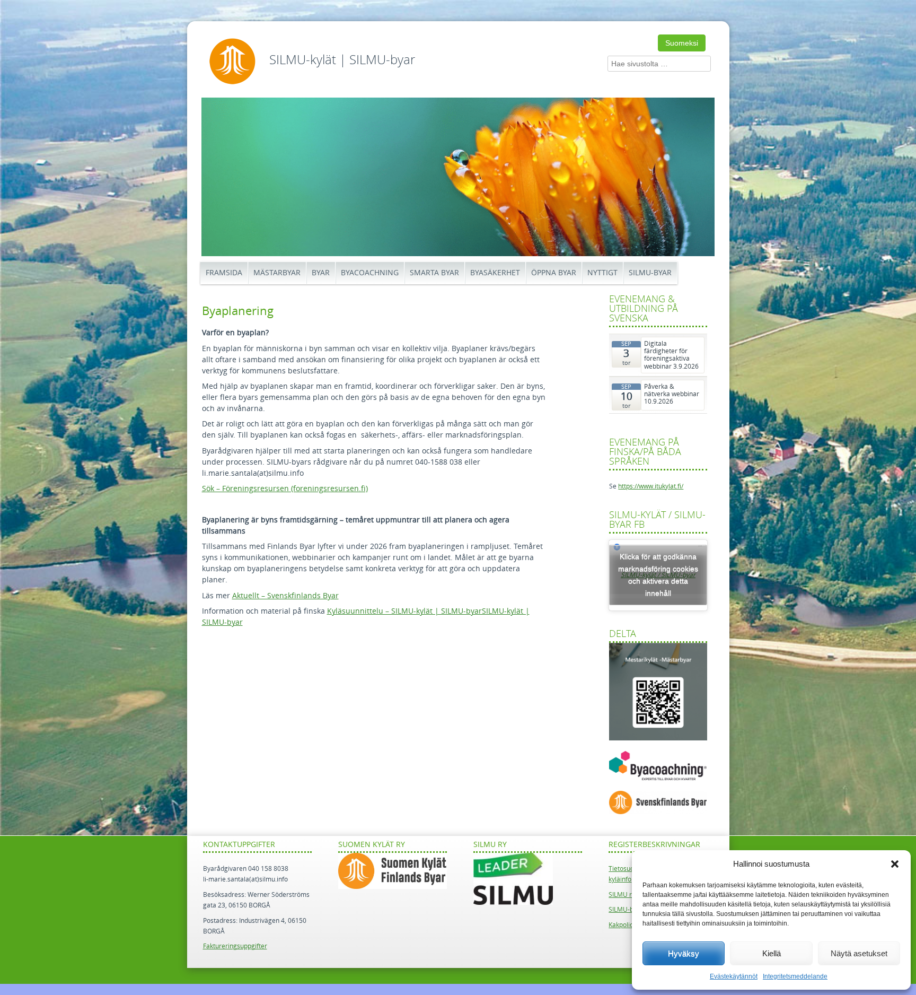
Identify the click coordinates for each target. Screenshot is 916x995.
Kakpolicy (622, 925)
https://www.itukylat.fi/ (650, 486)
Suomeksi (681, 43)
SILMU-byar (650, 272)
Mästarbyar (277, 272)
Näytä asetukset (859, 953)
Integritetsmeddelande (795, 976)
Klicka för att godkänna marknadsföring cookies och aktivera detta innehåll (658, 574)
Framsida (224, 272)
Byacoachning (370, 272)
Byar (321, 272)
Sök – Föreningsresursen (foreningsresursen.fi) (285, 488)
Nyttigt (602, 272)
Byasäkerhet (495, 272)
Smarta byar (434, 272)
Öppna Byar (553, 272)
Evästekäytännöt (734, 976)
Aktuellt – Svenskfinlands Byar (285, 595)
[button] (894, 864)
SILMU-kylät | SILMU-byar (342, 60)
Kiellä (771, 953)
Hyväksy (683, 953)
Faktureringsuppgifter (235, 946)
